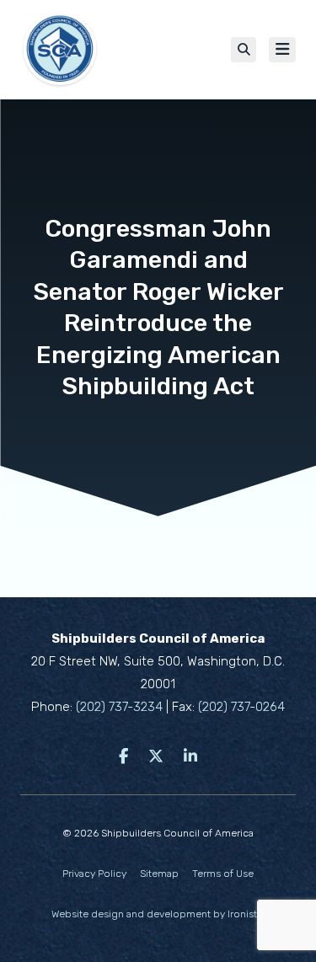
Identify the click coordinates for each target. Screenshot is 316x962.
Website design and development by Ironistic (158, 914)
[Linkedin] (190, 756)
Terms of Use (223, 873)
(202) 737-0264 (241, 706)
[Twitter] (156, 756)
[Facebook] (123, 756)
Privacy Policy (94, 873)
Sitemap (159, 873)
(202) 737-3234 (119, 706)
